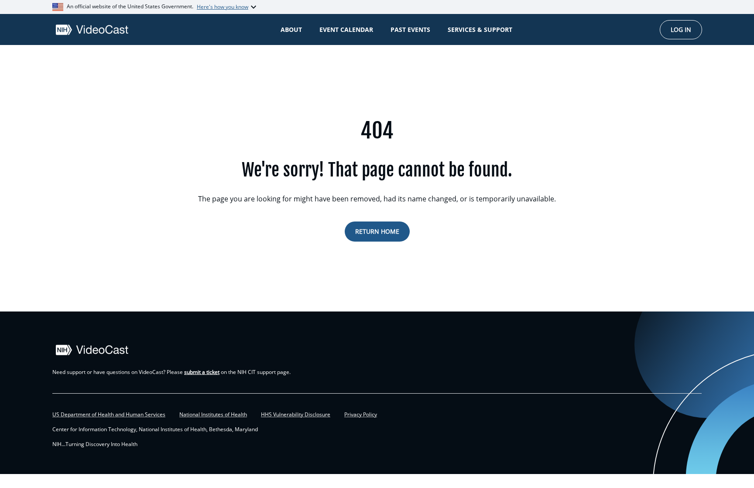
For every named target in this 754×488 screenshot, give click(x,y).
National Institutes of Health (213, 414)
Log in (681, 29)
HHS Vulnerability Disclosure (295, 414)
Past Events (410, 29)
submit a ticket (201, 372)
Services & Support (480, 29)
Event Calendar (346, 29)
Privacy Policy (360, 414)
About (291, 29)
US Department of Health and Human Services (108, 414)
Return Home (377, 231)
